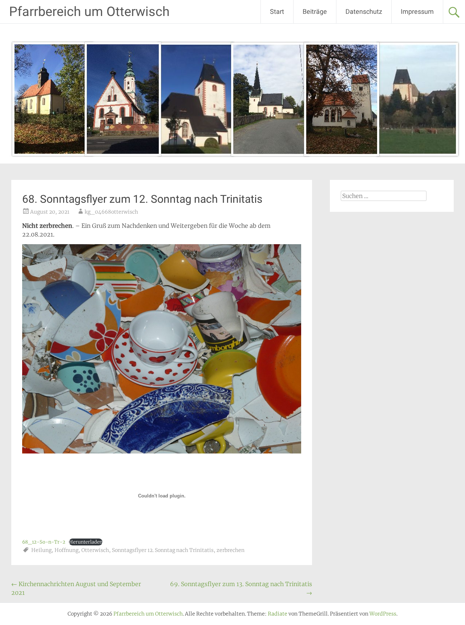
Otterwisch (95, 550)
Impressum (417, 11)
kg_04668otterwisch (111, 212)
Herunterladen (85, 542)
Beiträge (315, 11)
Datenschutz (363, 11)
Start (277, 11)
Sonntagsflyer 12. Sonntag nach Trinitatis (163, 550)
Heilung (41, 550)
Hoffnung (66, 550)
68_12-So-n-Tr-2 (43, 542)
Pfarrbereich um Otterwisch (89, 11)
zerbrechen (230, 550)
